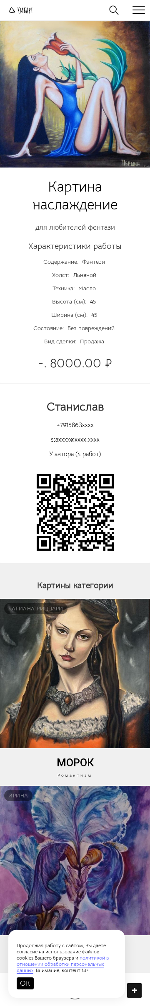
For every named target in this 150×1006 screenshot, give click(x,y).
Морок (75, 762)
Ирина (18, 795)
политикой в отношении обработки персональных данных (63, 964)
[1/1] (75, 94)
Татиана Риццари (35, 608)
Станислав (75, 406)
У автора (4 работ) (75, 454)
